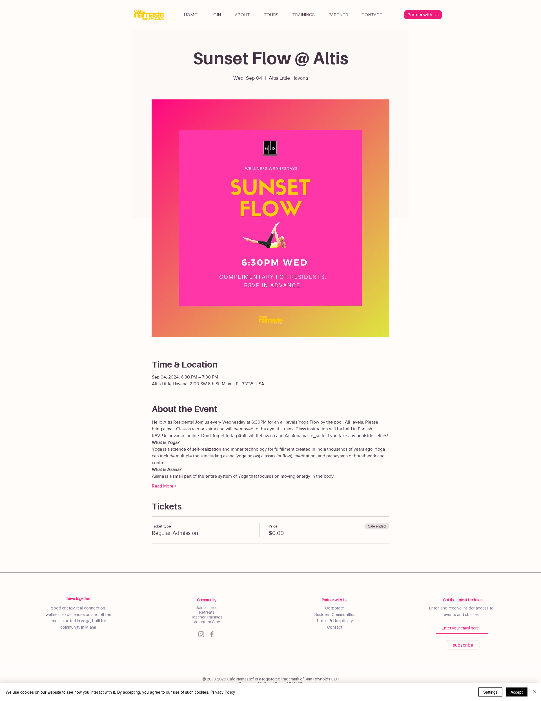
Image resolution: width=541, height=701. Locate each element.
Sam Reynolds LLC (322, 678)
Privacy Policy (222, 692)
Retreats (206, 612)
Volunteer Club (206, 621)
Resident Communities (335, 614)
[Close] (534, 691)
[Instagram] (201, 634)
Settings (490, 692)
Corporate (334, 608)
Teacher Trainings (207, 617)
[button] (242, 15)
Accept (517, 692)
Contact (334, 627)
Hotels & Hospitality (335, 620)
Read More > (164, 486)
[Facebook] (212, 634)
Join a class (207, 607)
